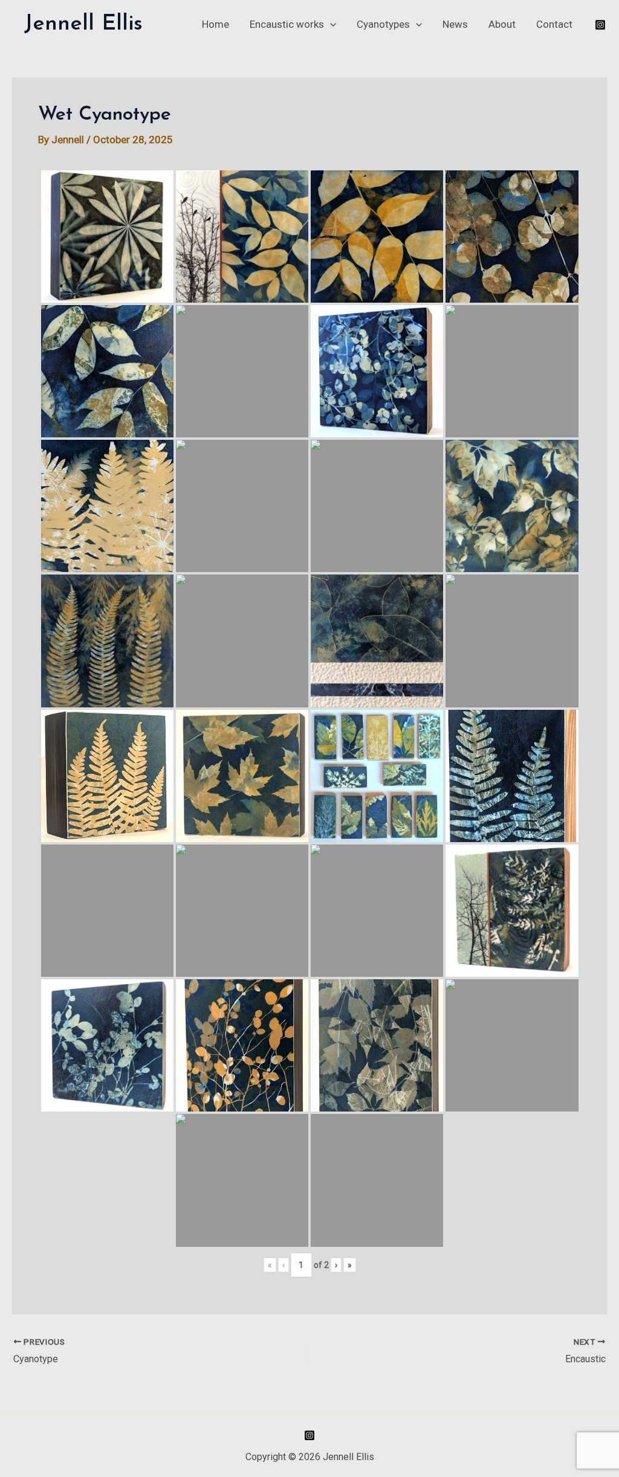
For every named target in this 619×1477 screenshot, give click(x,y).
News (455, 24)
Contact (554, 24)
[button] (330, 24)
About (502, 24)
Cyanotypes (383, 24)
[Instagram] (600, 24)
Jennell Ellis (83, 24)
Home (215, 24)
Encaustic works (287, 24)
